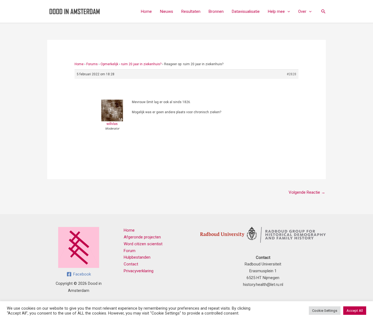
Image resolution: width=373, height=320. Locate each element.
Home (146, 11)
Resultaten (190, 11)
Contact (131, 264)
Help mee (276, 11)
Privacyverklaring (138, 270)
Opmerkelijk (109, 64)
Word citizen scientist (143, 243)
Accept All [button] (355, 311)
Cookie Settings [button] (324, 311)
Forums (92, 64)
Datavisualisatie (246, 11)
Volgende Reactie (307, 192)
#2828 (291, 74)
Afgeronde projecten (142, 237)
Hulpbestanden (137, 257)
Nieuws (166, 11)
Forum (129, 250)
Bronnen (216, 11)
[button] (287, 11)
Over (302, 11)
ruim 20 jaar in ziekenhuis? (141, 64)
